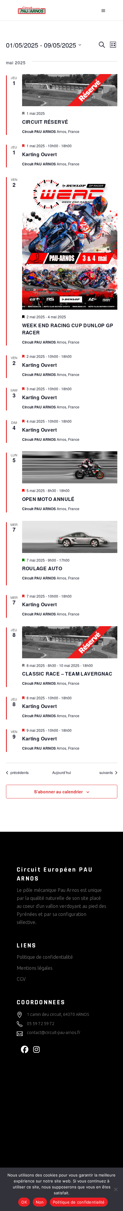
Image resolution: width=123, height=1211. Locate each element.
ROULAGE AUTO (42, 568)
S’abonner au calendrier (58, 792)
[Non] (116, 1189)
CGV (21, 979)
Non (40, 1202)
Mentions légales (35, 968)
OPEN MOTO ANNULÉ (48, 499)
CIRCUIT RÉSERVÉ (45, 121)
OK (24, 1202)
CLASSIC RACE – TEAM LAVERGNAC (67, 673)
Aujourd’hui (61, 772)
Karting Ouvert (39, 154)
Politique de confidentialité (45, 957)
